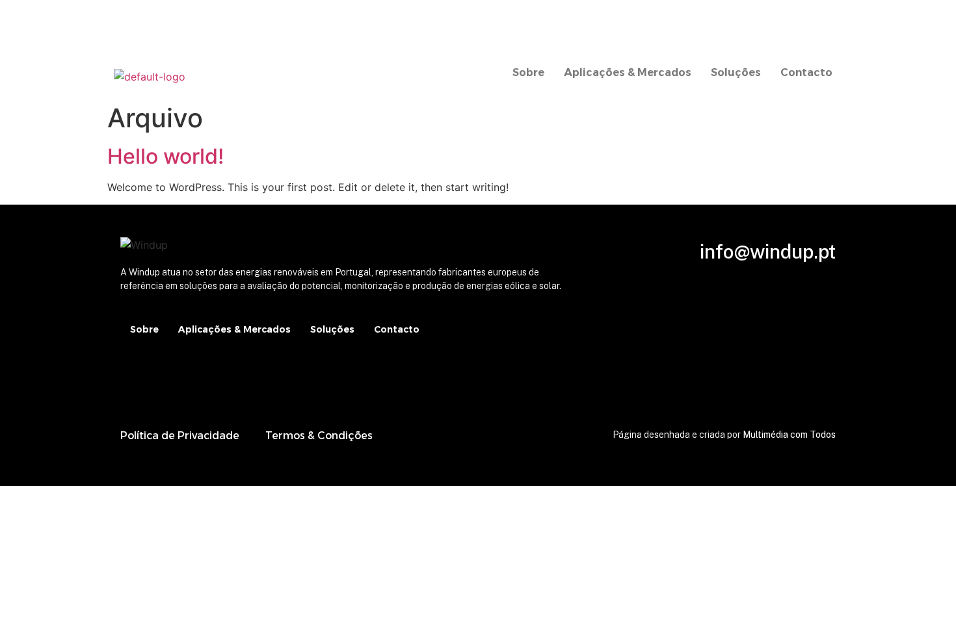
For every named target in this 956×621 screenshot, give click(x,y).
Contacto (806, 72)
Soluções (736, 72)
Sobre (528, 72)
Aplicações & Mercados (627, 72)
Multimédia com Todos (789, 434)
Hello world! (165, 156)
